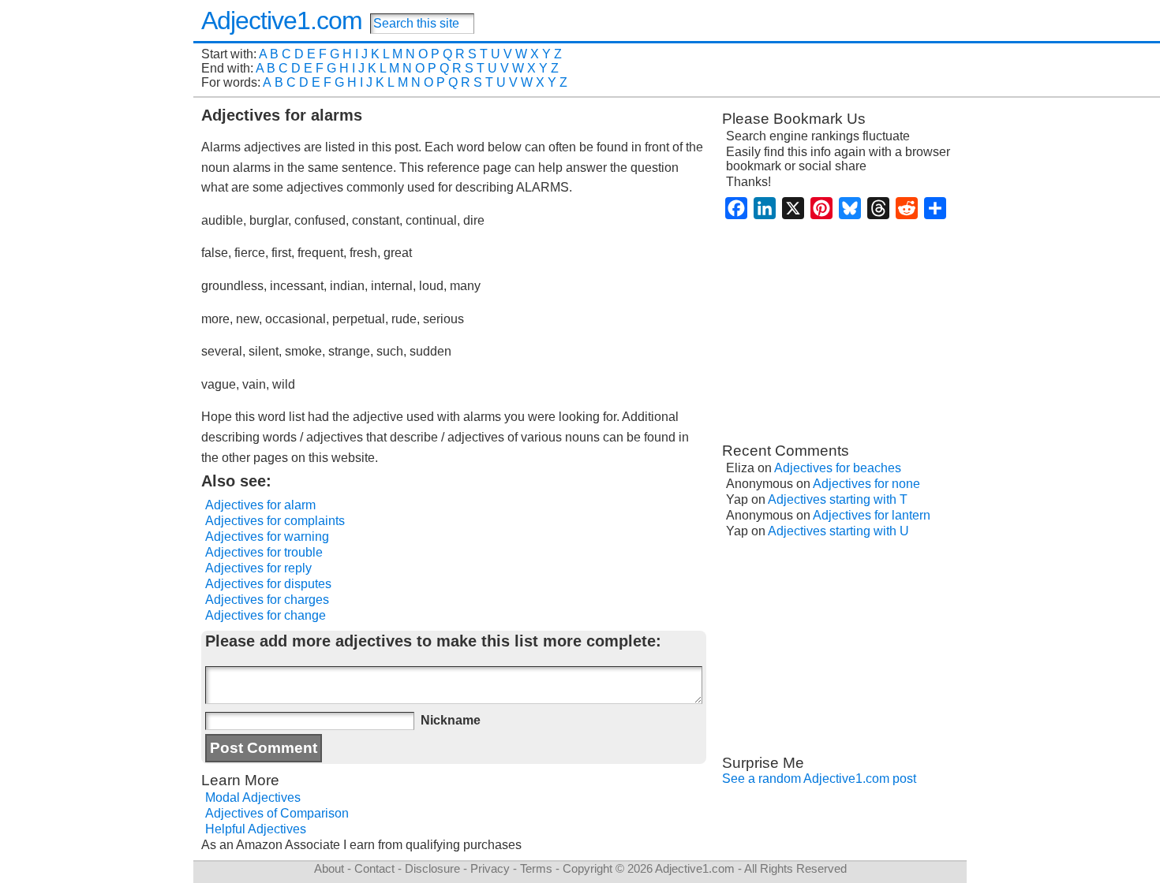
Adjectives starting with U (838, 531)
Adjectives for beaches (837, 468)
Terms (536, 868)
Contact (374, 868)
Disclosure (432, 868)
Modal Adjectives (253, 797)
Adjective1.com (281, 20)
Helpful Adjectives (255, 829)
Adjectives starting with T (837, 499)
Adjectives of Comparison (277, 813)
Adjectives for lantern (871, 515)
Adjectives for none (866, 483)
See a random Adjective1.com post (819, 778)
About (329, 868)
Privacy (490, 868)
